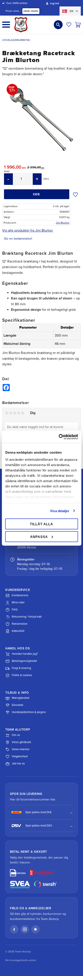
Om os (16, 735)
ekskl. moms (30, 10)
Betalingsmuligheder (24, 661)
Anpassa (39, 536)
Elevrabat (17, 705)
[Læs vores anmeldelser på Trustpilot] (35, 929)
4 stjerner (19, 413)
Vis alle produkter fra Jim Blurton (27, 230)
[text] (15, 168)
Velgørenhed (19, 756)
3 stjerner (15, 413)
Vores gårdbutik (21, 742)
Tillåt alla (41, 524)
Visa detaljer (59, 511)
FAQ (14, 609)
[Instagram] (25, 929)
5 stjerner (23, 413)
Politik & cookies (22, 675)
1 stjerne (7, 413)
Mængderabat (20, 698)
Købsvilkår (18, 631)
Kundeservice (20, 595)
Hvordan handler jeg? (25, 654)
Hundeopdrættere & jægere (29, 712)
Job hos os (18, 763)
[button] (6, 24)
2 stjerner (11, 413)
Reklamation (19, 624)
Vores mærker (20, 749)
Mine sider (18, 602)
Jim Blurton (62, 222)
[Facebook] (14, 929)
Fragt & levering (21, 668)
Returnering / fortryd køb (27, 616)
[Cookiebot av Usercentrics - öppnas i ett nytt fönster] (59, 437)
